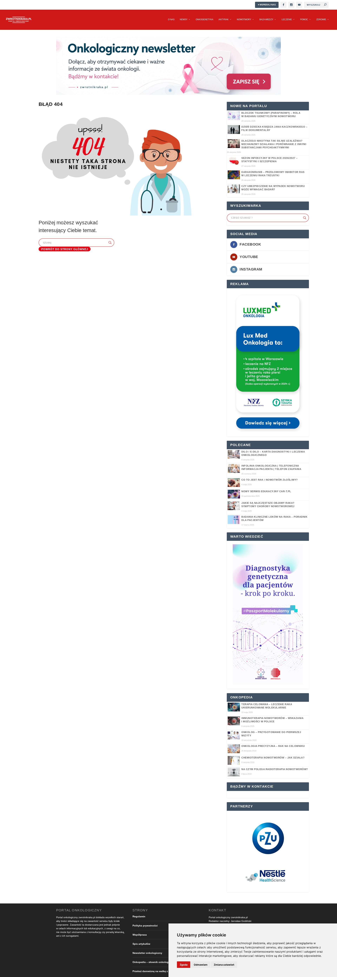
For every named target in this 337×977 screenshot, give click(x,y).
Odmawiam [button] (200, 964)
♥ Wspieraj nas (267, 5)
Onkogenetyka (204, 19)
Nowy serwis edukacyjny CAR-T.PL (266, 491)
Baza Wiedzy (266, 19)
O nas (171, 19)
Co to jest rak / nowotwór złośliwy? (269, 479)
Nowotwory (244, 19)
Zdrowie (321, 19)
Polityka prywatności (145, 925)
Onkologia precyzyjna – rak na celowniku (273, 746)
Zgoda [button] (183, 964)
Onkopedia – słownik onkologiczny (154, 962)
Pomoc (304, 19)
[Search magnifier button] (304, 217)
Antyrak (224, 19)
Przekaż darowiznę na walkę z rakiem (154, 971)
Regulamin (139, 916)
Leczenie (287, 19)
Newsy (183, 19)
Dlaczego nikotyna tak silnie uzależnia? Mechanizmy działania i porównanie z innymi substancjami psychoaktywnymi (273, 144)
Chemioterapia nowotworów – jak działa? (273, 757)
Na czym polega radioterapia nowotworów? (274, 769)
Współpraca (140, 934)
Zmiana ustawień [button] (224, 964)
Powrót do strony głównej (64, 248)
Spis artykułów (141, 943)
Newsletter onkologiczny (147, 953)
